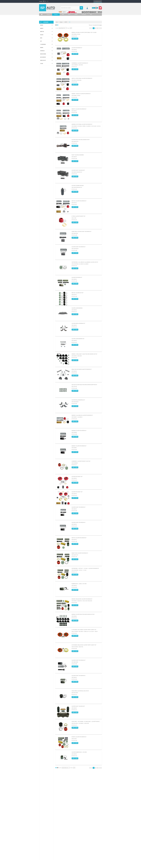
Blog (91, 14)
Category (61, 22)
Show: (68, 28)
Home (57, 22)
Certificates (84, 14)
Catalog (76, 14)
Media (63, 14)
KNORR (66, 22)
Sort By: (57, 28)
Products (56, 14)
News (69, 14)
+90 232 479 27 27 (98, 1)
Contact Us (43, 17)
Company (48, 14)
